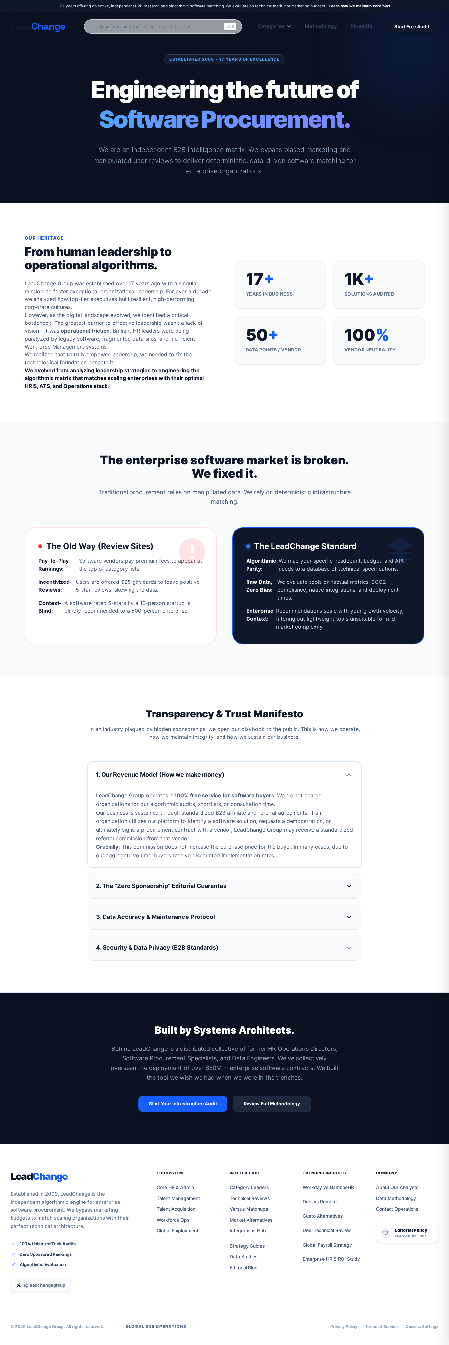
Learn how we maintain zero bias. (360, 6)
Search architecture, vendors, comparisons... (166, 26)
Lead (39, 1176)
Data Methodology (396, 1198)
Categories (271, 26)
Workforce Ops (173, 1220)
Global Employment (177, 1230)
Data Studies (244, 1256)
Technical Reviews (250, 1198)
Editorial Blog (244, 1267)
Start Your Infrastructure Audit (183, 1103)
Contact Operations (397, 1209)
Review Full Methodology (272, 1103)
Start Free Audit (411, 26)
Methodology (321, 26)
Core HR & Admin (175, 1187)
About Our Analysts (397, 1187)
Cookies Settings (422, 1326)
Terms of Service (381, 1326)
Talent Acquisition (176, 1209)
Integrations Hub (248, 1230)
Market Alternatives (251, 1220)
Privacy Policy (343, 1326)
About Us (361, 26)
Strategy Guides (247, 1246)
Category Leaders (249, 1187)
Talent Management (178, 1198)
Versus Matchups (249, 1209)
